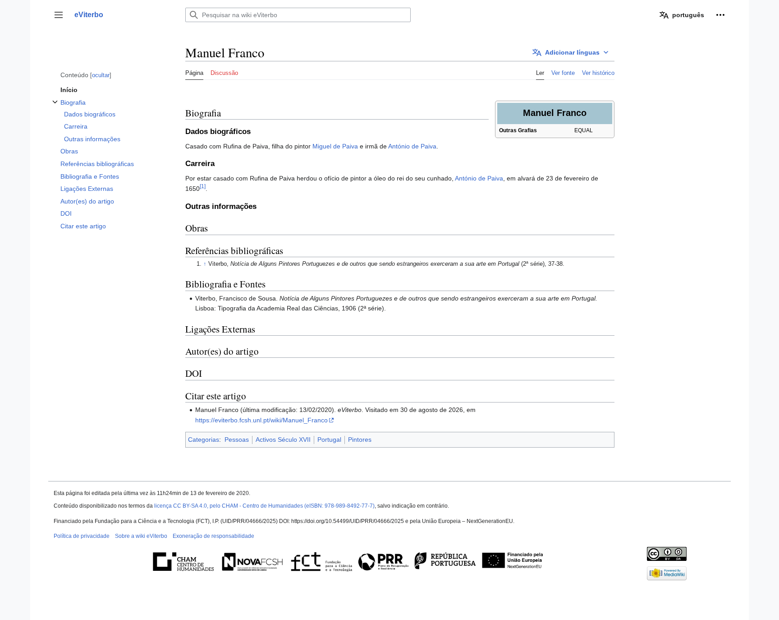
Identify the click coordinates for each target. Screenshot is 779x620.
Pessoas (237, 439)
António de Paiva (412, 146)
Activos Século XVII (283, 439)
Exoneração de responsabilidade (213, 536)
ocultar (101, 75)
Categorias (203, 439)
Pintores (359, 439)
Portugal (329, 439)
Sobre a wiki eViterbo (141, 536)
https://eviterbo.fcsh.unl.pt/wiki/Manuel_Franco (261, 420)
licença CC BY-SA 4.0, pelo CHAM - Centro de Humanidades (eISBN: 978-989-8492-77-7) (264, 506)
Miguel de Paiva (335, 146)
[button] (58, 15)
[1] (203, 186)
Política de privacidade (82, 536)
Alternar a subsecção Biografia (55, 106)
